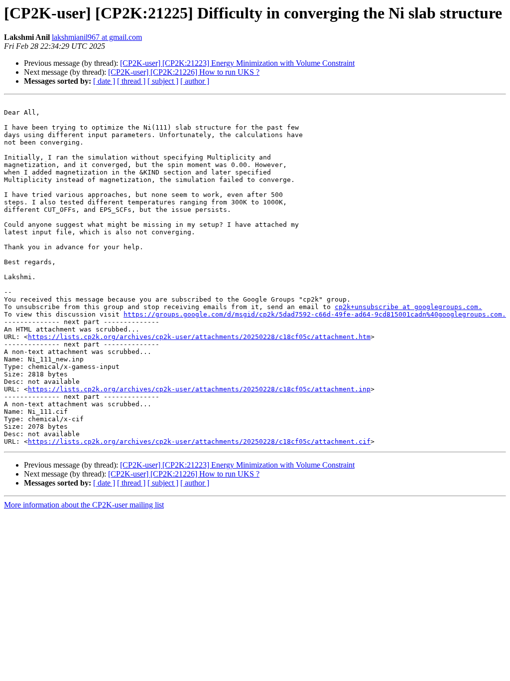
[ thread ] (131, 81)
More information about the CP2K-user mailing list (84, 505)
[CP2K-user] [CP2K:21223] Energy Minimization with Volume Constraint (237, 63)
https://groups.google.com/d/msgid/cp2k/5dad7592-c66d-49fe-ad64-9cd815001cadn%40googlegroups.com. (315, 314)
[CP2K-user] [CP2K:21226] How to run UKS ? (183, 72)
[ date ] (104, 81)
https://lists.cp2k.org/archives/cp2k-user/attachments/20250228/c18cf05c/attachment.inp (199, 389)
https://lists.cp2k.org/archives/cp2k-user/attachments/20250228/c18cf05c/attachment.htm (199, 336)
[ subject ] (162, 81)
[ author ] (194, 81)
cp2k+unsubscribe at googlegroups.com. (408, 307)
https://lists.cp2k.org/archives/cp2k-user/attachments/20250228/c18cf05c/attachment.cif (199, 441)
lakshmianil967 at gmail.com (97, 37)
